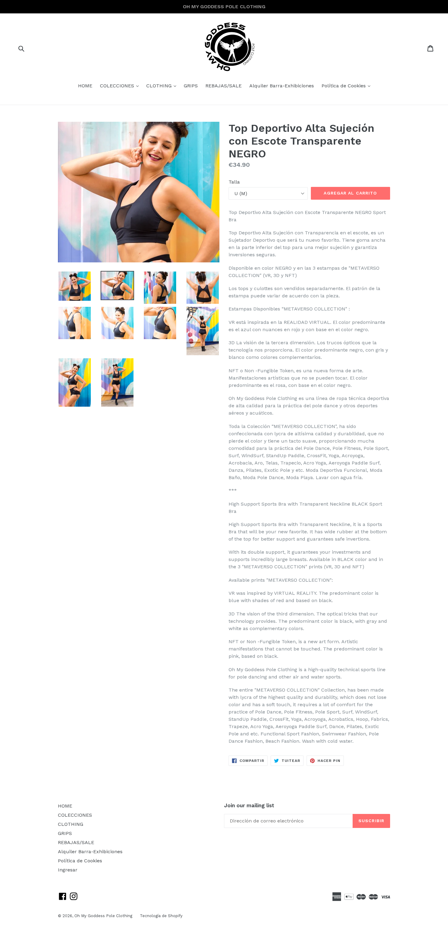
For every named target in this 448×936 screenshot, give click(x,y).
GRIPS (191, 86)
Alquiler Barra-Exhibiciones (281, 86)
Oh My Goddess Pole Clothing (103, 915)
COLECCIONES (121, 85)
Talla (234, 182)
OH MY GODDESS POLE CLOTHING (224, 6)
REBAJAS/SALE (223, 86)
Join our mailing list (249, 805)
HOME (85, 86)
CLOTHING (162, 85)
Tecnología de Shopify (161, 915)
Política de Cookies (347, 85)
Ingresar (67, 870)
